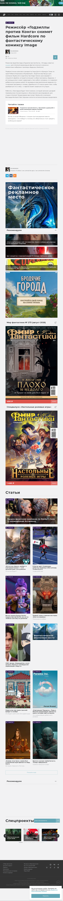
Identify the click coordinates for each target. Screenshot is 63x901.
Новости (10, 22)
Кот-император (14, 50)
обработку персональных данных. (44, 890)
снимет (8, 65)
